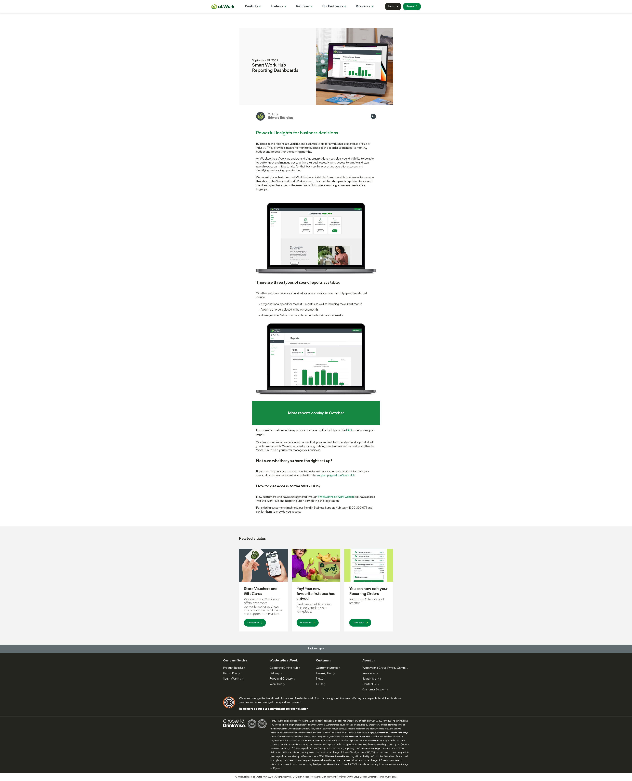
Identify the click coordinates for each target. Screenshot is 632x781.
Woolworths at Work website (336, 497)
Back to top (315, 648)
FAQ (349, 430)
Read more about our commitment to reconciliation (273, 709)
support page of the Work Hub (336, 475)
